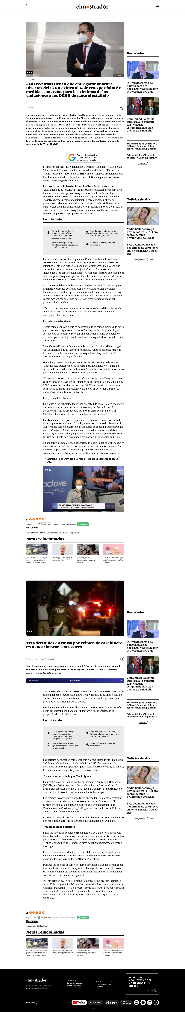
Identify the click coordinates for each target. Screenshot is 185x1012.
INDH (65, 533)
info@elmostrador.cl (42, 988)
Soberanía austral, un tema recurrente (102, 243)
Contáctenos (100, 986)
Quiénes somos (72, 980)
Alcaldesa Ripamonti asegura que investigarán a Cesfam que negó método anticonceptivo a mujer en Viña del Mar (113, 560)
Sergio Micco (74, 533)
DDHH (42, 533)
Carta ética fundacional (75, 983)
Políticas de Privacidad (74, 987)
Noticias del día (138, 199)
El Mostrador (34, 107)
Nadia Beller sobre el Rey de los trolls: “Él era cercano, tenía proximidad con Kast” (142, 233)
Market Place (42, 926)
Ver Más (142, 163)
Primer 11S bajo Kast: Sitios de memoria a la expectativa (142, 156)
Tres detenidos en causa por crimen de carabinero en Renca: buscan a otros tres (142, 249)
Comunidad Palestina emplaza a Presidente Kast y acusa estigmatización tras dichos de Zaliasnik (140, 124)
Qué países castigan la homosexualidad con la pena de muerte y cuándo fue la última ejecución (86, 560)
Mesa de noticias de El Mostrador (41, 659)
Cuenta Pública (32, 533)
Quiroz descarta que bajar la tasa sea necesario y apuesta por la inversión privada (142, 87)
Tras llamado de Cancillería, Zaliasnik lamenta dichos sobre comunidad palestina (104, 233)
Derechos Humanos (54, 533)
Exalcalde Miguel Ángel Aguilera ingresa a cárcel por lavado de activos (65, 244)
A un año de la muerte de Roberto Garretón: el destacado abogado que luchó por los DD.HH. (62, 559)
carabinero (31, 926)
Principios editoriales (74, 985)
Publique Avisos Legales (104, 984)
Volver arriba (30, 1002)
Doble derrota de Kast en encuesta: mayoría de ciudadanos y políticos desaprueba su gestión (63, 234)
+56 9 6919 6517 (31, 988)
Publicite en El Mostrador (104, 981)
